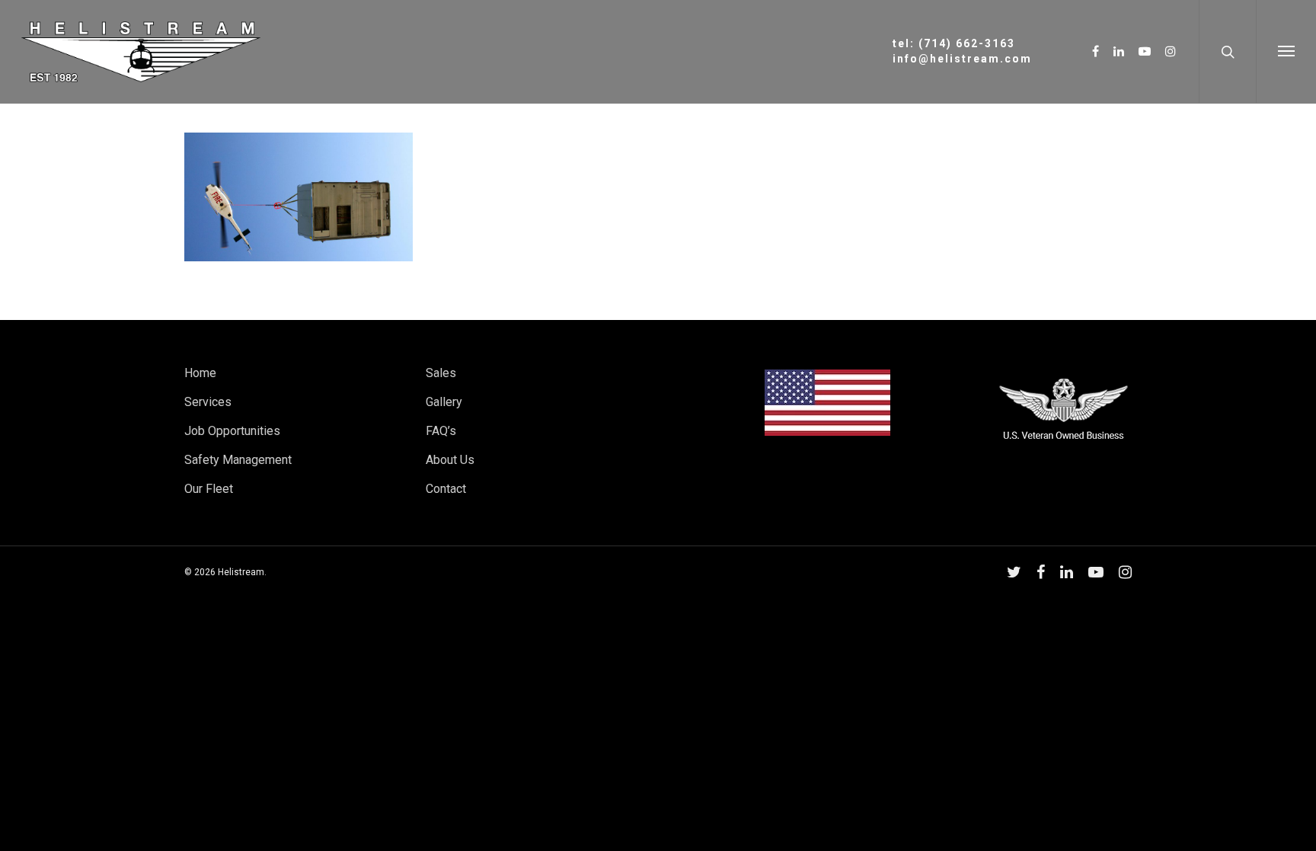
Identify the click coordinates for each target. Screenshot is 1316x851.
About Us (450, 460)
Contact (446, 488)
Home (200, 373)
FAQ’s (441, 431)
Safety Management (238, 460)
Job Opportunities (232, 431)
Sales (441, 373)
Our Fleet (208, 488)
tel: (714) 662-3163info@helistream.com (962, 51)
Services (208, 402)
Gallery (444, 402)
